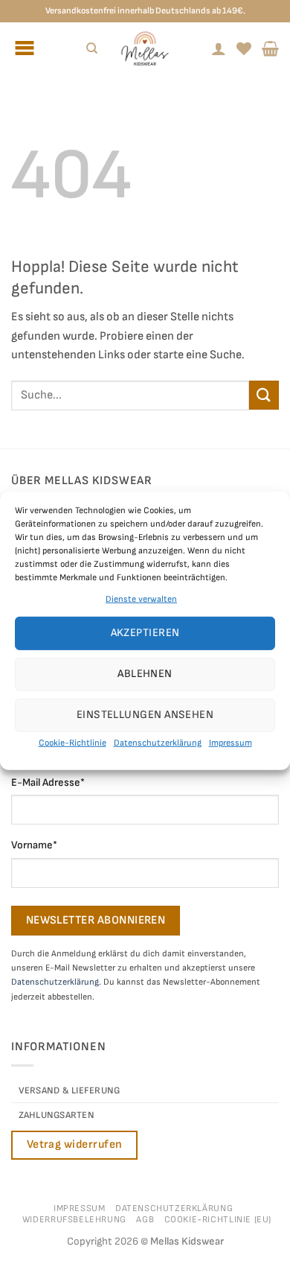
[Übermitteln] (264, 395)
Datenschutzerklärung (158, 743)
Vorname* (34, 845)
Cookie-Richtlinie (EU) (217, 1219)
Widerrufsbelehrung (74, 1219)
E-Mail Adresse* (48, 782)
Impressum (230, 743)
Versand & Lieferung (69, 1090)
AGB (145, 1219)
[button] (270, 48)
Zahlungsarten (56, 1115)
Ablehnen (145, 674)
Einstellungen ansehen (145, 715)
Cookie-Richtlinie (72, 743)
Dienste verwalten (141, 598)
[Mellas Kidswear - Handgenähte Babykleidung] (145, 48)
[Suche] (91, 48)
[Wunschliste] (243, 48)
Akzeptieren (145, 633)
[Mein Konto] (218, 48)
